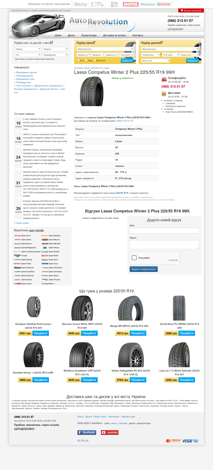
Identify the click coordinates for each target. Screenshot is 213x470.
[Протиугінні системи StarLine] (147, 4)
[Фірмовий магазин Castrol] (164, 4)
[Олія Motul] (130, 4)
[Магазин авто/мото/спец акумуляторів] (114, 4)
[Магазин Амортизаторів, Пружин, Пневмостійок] (97, 4)
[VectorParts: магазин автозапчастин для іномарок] (80, 4)
